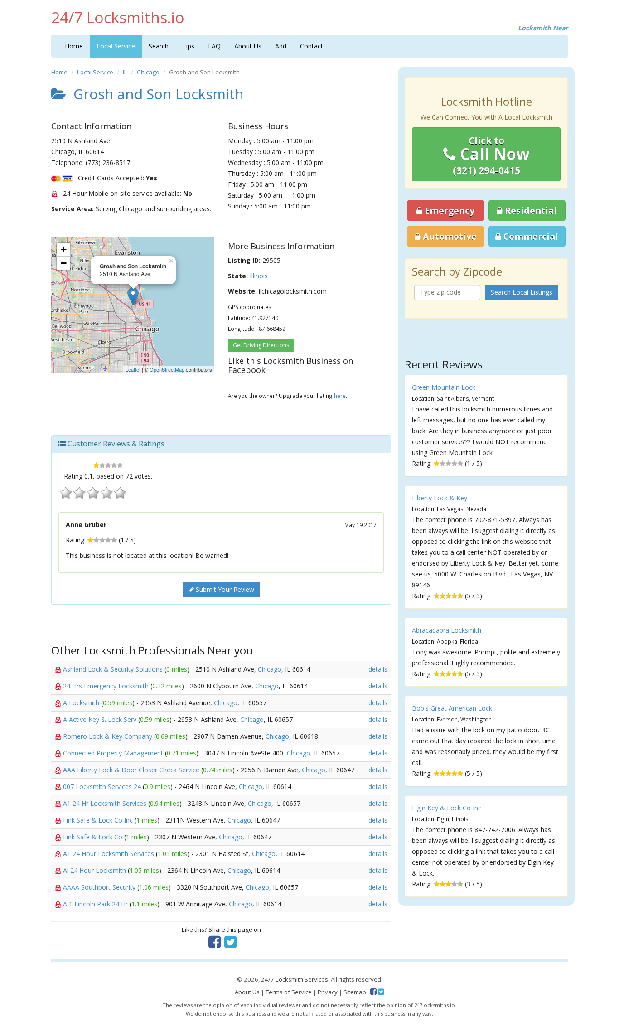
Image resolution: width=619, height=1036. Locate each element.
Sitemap (354, 992)
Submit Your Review (224, 589)
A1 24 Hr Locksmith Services (105, 803)
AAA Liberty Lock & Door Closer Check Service (132, 769)
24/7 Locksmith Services (294, 979)
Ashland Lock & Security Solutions (113, 669)
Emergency (448, 210)
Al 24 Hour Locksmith (95, 870)
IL (125, 72)
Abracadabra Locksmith (446, 630)
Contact (311, 46)
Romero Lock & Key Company (108, 736)
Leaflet (133, 369)
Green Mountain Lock (443, 387)
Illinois (259, 275)
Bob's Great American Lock (452, 708)
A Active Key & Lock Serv (100, 719)
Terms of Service (289, 992)
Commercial (529, 236)
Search (159, 46)
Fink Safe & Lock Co (93, 837)
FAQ (214, 46)
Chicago (148, 72)
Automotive (449, 236)
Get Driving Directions (261, 345)
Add (280, 46)
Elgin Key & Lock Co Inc (446, 808)
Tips (188, 46)
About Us (247, 46)
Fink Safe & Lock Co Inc (99, 820)
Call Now (491, 155)
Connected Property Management (114, 753)
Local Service (116, 46)
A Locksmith (82, 702)
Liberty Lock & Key (439, 498)
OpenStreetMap (167, 369)
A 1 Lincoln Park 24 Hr (96, 904)
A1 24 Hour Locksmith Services (109, 853)
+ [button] (64, 249)
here (340, 395)
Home (74, 46)
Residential (530, 210)
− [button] (64, 263)
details (377, 669)
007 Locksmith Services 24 (103, 786)
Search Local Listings (521, 292)
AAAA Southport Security (100, 887)
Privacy (328, 992)
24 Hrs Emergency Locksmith (106, 686)
